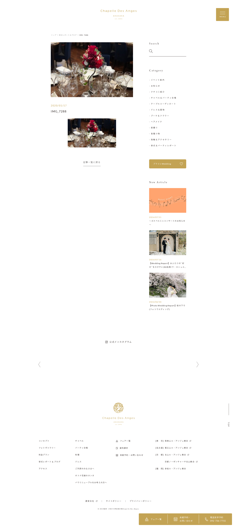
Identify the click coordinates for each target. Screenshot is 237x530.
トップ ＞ (55, 35)
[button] (39, 365)
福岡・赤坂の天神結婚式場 (113, 509)
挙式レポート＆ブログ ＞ (69, 35)
